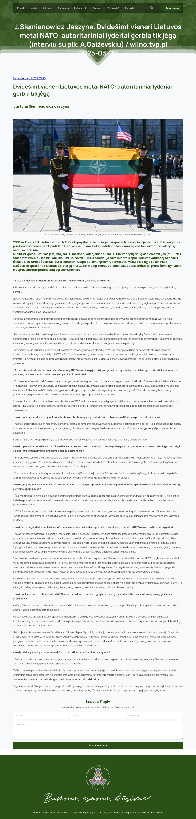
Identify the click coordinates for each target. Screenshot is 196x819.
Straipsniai (108, 60)
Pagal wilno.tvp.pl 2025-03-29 (29, 78)
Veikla (94, 60)
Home (84, 60)
